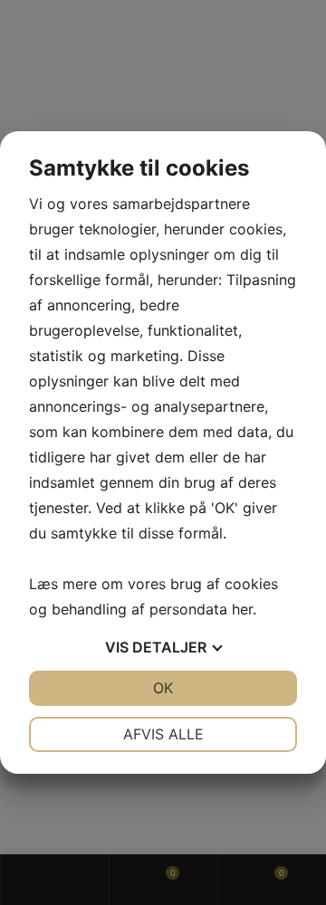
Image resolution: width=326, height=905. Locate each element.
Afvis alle (163, 734)
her (242, 609)
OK (163, 688)
